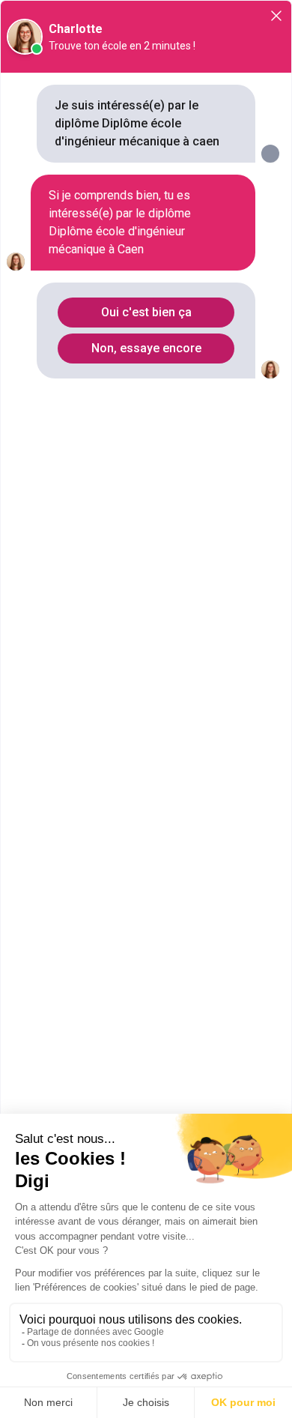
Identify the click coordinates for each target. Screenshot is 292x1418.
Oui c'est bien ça (146, 312)
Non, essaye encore (146, 348)
